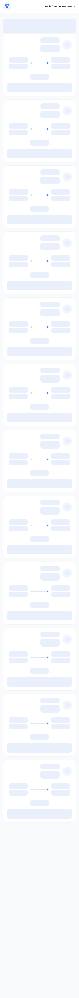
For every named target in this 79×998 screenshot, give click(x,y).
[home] (74, 6)
